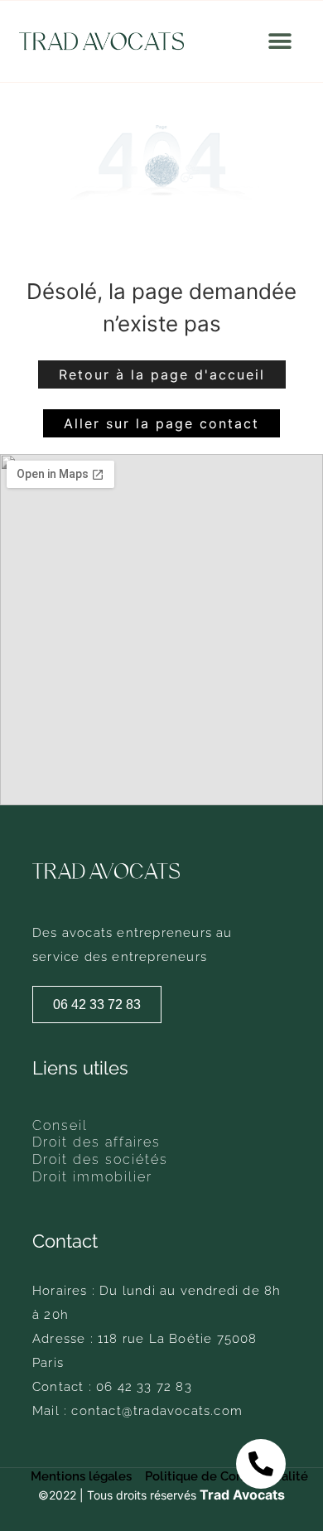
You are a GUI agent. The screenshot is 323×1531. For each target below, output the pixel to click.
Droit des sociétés (100, 1159)
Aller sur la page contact (161, 423)
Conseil (60, 1125)
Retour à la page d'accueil (162, 374)
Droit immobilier (92, 1177)
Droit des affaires (96, 1142)
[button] (279, 41)
